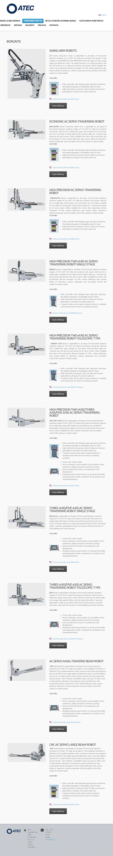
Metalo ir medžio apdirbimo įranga (60, 21)
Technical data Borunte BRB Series (65, 239)
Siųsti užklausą (58, 106)
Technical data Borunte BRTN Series (66, 722)
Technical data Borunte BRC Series (65, 486)
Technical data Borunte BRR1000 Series (67, 639)
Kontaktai (53, 25)
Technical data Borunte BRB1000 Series (67, 387)
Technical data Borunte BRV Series (65, 804)
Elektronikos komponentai (91, 21)
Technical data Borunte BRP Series (65, 99)
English (103, 15)
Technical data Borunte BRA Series (65, 167)
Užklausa (42, 25)
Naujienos (29, 25)
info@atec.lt (50, 839)
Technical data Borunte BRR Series (65, 562)
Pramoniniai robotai (33, 21)
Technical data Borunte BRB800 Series (67, 313)
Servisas (18, 25)
